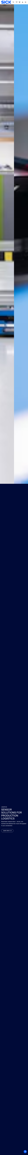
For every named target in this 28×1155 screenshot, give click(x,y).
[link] (6, 2)
